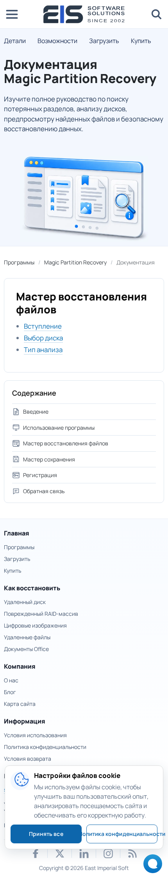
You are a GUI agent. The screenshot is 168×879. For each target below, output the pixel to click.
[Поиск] (156, 14)
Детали (15, 40)
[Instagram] (108, 853)
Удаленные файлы (27, 637)
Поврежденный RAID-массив (41, 613)
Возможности (57, 40)
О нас (11, 680)
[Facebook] (35, 853)
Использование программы (59, 427)
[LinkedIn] (84, 853)
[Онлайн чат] (150, 866)
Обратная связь (43, 491)
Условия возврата (27, 758)
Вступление (43, 326)
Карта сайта (20, 703)
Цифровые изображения (35, 625)
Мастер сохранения (49, 459)
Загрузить (104, 40)
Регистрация (40, 475)
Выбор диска (43, 337)
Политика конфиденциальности (45, 747)
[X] (59, 853)
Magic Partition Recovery (75, 262)
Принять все (46, 833)
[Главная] (84, 14)
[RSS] (132, 853)
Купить (141, 40)
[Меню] (11, 14)
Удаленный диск (25, 602)
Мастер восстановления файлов (65, 443)
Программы (19, 262)
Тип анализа (43, 349)
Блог (10, 692)
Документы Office (26, 649)
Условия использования (35, 735)
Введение (35, 411)
